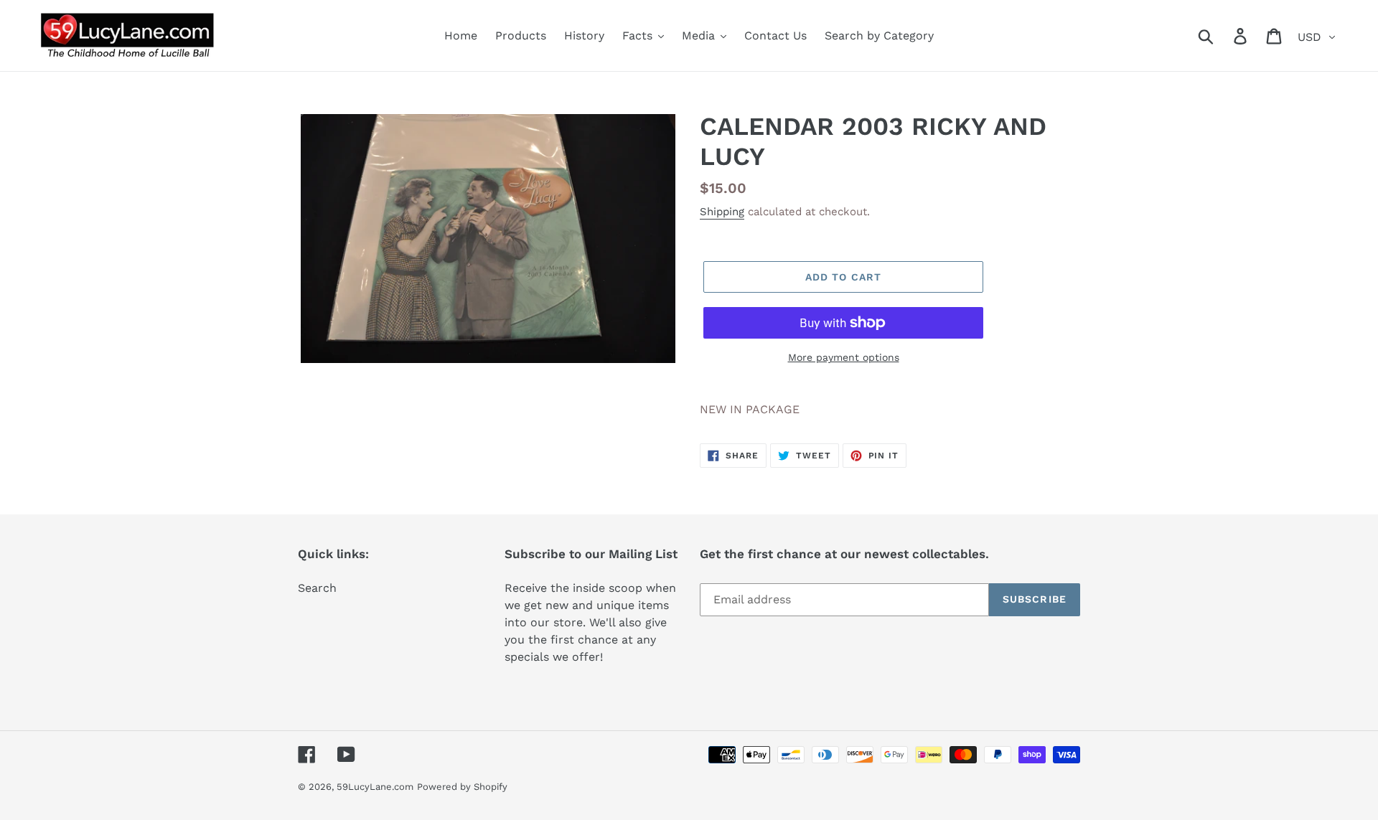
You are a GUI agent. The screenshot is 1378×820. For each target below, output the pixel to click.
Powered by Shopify (462, 786)
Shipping (722, 211)
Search (317, 588)
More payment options (843, 357)
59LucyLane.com (375, 786)
